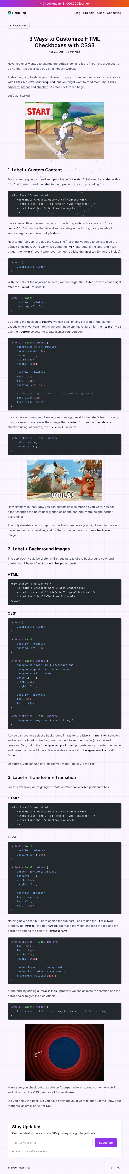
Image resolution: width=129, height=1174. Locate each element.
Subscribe (106, 1142)
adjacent (13, 87)
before (25, 87)
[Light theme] (112, 1168)
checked (42, 87)
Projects (88, 12)
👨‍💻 (17, 12)
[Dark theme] (118, 1168)
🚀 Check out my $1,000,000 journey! (65, 3)
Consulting (114, 12)
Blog (77, 12)
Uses (100, 12)
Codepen (66, 1087)
